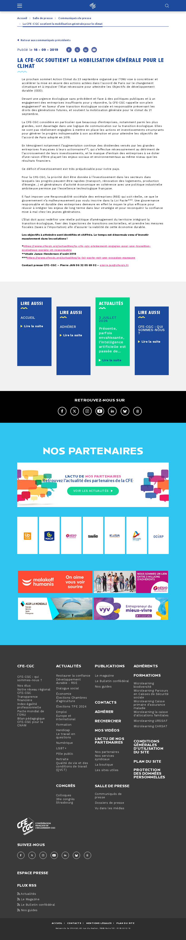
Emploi (61, 712)
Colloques (63, 795)
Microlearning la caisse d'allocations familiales (151, 713)
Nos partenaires (107, 752)
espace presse (32, 872)
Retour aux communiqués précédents (46, 40)
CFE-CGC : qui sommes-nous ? (29, 678)
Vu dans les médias (109, 808)
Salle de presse (43, 18)
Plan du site (147, 761)
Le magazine (104, 676)
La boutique (104, 765)
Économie (63, 694)
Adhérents (146, 666)
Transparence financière (27, 698)
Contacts (105, 702)
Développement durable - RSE (68, 681)
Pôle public (64, 754)
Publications (110, 666)
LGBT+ (61, 748)
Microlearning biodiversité (144, 685)
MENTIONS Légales (99, 923)
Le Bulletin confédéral (112, 681)
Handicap (63, 730)
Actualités (68, 666)
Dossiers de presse (109, 803)
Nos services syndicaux (104, 757)
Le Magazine (29, 899)
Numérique (64, 743)
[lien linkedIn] (112, 411)
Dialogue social (67, 688)
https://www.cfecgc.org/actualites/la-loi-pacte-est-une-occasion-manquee (81, 258)
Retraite (62, 759)
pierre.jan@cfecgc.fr (114, 265)
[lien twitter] (74, 411)
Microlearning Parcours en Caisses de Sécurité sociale (151, 694)
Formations (147, 675)
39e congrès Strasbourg (65, 801)
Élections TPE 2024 (71, 706)
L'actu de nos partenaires (109, 740)
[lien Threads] (137, 411)
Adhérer (104, 711)
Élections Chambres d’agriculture (71, 699)
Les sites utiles (106, 770)
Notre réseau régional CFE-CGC (33, 691)
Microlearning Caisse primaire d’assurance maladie (149, 705)
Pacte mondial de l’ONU (30, 713)
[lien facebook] (62, 411)
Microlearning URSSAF (150, 721)
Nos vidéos (107, 730)
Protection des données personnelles (149, 773)
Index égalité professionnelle (29, 706)
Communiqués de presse (74, 18)
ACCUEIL (57, 923)
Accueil (22, 18)
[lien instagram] (87, 411)
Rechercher (108, 721)
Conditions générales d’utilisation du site (148, 746)
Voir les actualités (91, 491)
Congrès (65, 785)
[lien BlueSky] (125, 411)
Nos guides (103, 686)
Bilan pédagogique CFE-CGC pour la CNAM (31, 722)
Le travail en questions (65, 735)
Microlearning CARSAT (150, 726)
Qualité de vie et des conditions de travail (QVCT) (72, 767)
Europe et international (66, 717)
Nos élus (24, 686)
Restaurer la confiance (73, 676)
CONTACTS (74, 923)
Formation (64, 725)
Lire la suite (33, 326)
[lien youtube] (99, 411)
